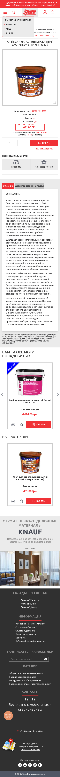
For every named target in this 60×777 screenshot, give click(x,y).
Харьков (10, 24)
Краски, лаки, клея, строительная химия (30, 684)
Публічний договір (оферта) (30, 641)
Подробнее (30, 549)
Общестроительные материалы (26, 673)
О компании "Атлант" (26, 627)
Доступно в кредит (44, 148)
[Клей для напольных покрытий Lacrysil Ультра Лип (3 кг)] (30, 77)
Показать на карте (30, 749)
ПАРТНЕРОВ (41, 132)
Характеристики (24, 186)
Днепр (9, 33)
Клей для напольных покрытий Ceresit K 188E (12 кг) (30, 401)
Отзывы (39, 186)
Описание (8, 186)
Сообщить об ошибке (31, 731)
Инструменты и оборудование (25, 680)
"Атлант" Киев (28, 603)
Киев (8, 29)
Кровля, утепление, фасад (22, 677)
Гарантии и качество (26, 634)
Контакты (20, 637)
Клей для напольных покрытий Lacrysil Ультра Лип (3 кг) (30, 478)
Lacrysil (24, 156)
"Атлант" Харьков (30, 600)
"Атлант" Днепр (29, 607)
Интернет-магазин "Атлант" (30, 623)
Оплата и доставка (25, 630)
